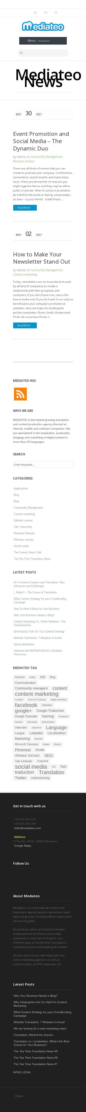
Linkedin (36, 733)
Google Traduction (50, 711)
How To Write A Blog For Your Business (37, 608)
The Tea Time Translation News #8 (36, 1057)
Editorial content (23, 520)
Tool (63, 767)
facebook (26, 705)
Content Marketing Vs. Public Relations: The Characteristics (39, 623)
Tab (53, 767)
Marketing (22, 739)
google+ (23, 710)
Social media (21, 546)
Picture (57, 744)
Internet (18, 722)
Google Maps (22, 845)
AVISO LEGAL (22, 1072)
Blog (16, 494)
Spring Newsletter (24, 644)
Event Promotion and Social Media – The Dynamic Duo (41, 141)
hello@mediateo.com (27, 828)
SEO (48, 755)
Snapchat (42, 761)
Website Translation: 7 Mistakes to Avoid (37, 637)
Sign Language (23, 761)
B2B (42, 677)
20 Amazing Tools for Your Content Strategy (39, 631)
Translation (51, 772)
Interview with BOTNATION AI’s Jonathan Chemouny (38, 652)
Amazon (20, 677)
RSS (20, 394)
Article (32, 677)
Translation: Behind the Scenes (33, 1034)
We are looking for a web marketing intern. (40, 1028)
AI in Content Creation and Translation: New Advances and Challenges (39, 584)
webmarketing (40, 777)
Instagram (63, 716)
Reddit (40, 750)
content (60, 688)
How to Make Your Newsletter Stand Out (41, 257)
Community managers (31, 688)
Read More (24, 207)
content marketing (36, 694)
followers (47, 705)
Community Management (46, 157)
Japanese (36, 727)
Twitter (20, 778)
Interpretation (48, 722)
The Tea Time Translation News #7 (36, 1064)
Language (56, 727)
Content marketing (25, 274)
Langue (20, 733)
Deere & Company (37, 699)
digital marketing (58, 699)
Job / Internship (23, 526)
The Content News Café (27, 552)
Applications (21, 488)
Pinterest (23, 750)
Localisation (56, 733)
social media (31, 766)
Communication (25, 682)
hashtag (48, 716)
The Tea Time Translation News (32, 558)
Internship (32, 722)
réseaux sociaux (27, 755)
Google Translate (26, 716)
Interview (21, 727)
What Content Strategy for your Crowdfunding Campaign (40, 600)
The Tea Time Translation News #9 (36, 1051)
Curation (19, 699)
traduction (24, 772)
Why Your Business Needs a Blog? (34, 615)
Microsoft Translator (26, 744)
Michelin (38, 739)
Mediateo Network (24, 533)
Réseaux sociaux (23, 161)
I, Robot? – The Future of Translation (35, 592)
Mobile (46, 744)
